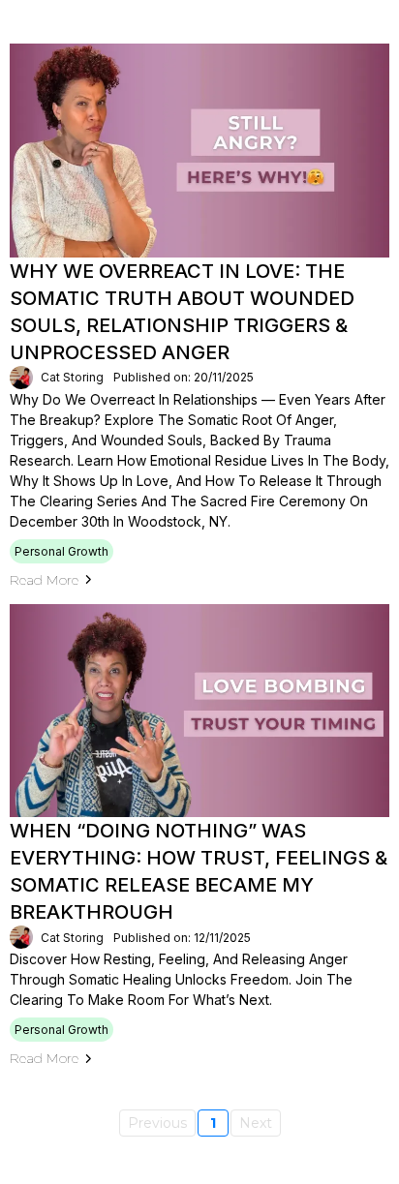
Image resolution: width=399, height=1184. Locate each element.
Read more (44, 580)
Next (255, 1123)
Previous (157, 1123)
